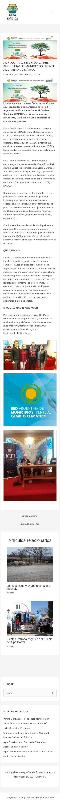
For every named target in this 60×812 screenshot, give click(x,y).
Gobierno (9, 74)
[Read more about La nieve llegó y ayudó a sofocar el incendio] (30, 564)
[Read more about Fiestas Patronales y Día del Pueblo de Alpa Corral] (30, 618)
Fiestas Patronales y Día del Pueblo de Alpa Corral (29, 640)
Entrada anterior (30, 516)
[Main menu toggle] (53, 12)
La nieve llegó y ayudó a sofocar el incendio (29, 587)
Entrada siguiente (30, 524)
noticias (19, 74)
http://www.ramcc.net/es (21, 326)
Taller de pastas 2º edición (16, 728)
